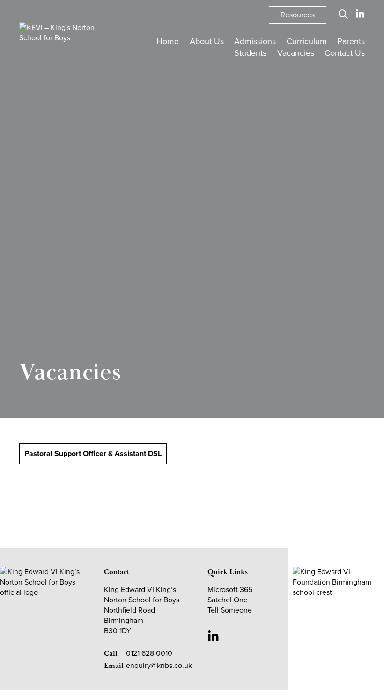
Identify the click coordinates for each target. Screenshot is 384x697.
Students (250, 53)
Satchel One (227, 599)
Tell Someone (229, 610)
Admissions (255, 41)
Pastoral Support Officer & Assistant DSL (93, 453)
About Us (207, 41)
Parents (351, 41)
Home (167, 41)
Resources (298, 14)
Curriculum (307, 41)
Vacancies (295, 53)
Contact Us (345, 53)
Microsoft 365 (229, 589)
